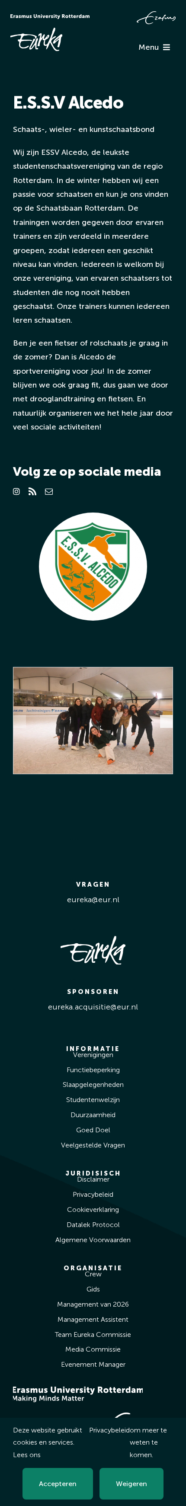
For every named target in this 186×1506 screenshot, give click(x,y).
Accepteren (58, 1484)
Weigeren (131, 1484)
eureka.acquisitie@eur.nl (93, 1007)
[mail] (49, 491)
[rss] (32, 491)
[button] (19, 721)
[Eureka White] (36, 31)
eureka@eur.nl (93, 899)
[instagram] (16, 491)
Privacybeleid (109, 1430)
